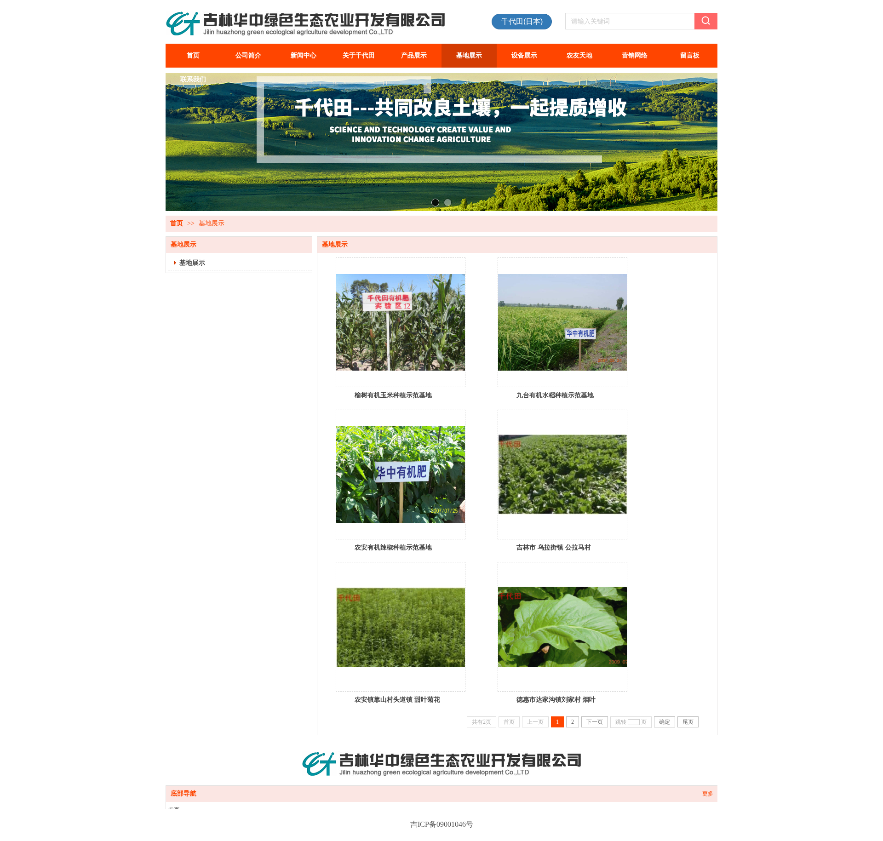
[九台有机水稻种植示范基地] (562, 322)
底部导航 (183, 793)
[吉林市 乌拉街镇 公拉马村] (562, 474)
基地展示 (211, 223)
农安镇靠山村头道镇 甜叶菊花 (397, 699)
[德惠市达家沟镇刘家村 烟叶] (562, 627)
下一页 (594, 722)
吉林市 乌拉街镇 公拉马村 (553, 547)
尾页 (688, 722)
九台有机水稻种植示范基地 (555, 395)
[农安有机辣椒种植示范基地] (400, 474)
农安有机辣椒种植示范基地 (393, 547)
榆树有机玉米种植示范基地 (393, 395)
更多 (707, 793)
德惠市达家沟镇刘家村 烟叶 (556, 699)
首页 (176, 223)
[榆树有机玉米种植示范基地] (400, 322)
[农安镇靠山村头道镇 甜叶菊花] (400, 627)
